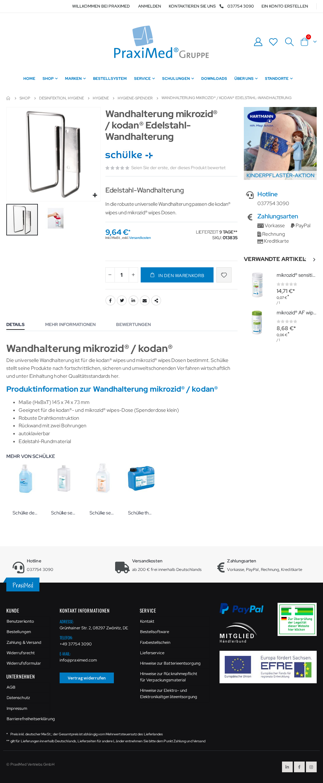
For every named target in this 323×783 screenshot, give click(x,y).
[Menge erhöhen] (133, 274)
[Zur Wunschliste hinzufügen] (224, 274)
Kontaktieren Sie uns (192, 6)
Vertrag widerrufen (87, 678)
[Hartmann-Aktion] (280, 143)
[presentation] (314, 259)
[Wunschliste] (273, 42)
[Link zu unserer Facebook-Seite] (299, 767)
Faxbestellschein (155, 642)
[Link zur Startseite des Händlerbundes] (238, 632)
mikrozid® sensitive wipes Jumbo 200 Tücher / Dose (297, 275)
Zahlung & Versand (24, 642)
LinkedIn (133, 300)
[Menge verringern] (110, 274)
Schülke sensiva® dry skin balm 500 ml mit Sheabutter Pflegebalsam (102, 513)
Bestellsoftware (154, 631)
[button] (94, 195)
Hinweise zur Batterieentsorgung (170, 663)
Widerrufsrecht (21, 652)
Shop (25, 98)
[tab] (20, 325)
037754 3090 (240, 6)
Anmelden (149, 6)
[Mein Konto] (258, 42)
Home (8, 98)
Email (145, 300)
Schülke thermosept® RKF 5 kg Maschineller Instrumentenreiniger (141, 513)
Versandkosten (139, 237)
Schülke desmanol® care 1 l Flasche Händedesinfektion (25, 513)
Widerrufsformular (24, 663)
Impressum (17, 708)
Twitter (122, 300)
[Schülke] (129, 155)
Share (156, 300)
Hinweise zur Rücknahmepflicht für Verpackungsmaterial (168, 677)
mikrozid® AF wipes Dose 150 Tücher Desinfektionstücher (297, 312)
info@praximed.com (78, 660)
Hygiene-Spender (135, 98)
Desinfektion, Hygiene (61, 98)
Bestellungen (19, 631)
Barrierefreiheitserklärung (28, 718)
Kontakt (147, 621)
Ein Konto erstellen (284, 6)
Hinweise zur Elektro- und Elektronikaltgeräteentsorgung (168, 693)
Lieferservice (152, 652)
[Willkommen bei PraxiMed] (161, 42)
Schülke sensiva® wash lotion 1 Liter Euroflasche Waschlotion (64, 513)
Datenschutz (18, 697)
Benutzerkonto (20, 621)
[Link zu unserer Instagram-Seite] (311, 767)
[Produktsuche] (289, 42)
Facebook (110, 300)
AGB (11, 687)
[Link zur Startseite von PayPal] (245, 612)
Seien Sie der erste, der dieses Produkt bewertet (178, 167)
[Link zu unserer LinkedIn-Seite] (287, 767)
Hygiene (101, 98)
